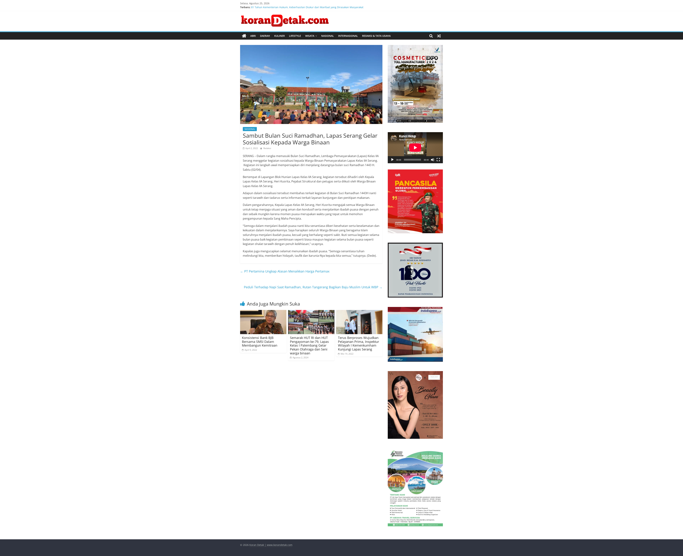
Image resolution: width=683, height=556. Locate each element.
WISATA (309, 35)
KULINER (279, 35)
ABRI (253, 35)
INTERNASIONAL (348, 35)
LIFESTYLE (295, 35)
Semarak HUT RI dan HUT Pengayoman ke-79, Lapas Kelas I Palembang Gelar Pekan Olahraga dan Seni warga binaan (309, 345)
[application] (415, 147)
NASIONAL (327, 35)
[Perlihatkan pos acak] (439, 36)
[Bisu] (432, 159)
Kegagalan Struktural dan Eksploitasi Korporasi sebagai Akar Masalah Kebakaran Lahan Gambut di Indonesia (316, 5)
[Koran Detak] (244, 36)
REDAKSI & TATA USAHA (376, 35)
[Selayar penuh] (438, 159)
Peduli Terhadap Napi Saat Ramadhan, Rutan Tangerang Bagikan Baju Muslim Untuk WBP (313, 287)
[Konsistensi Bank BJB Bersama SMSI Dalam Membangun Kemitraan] (263, 312)
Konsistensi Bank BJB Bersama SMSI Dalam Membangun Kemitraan (259, 341)
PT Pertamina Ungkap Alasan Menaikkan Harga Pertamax (284, 271)
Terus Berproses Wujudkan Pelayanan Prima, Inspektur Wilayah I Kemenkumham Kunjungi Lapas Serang (358, 343)
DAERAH (265, 35)
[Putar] (392, 159)
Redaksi (267, 148)
